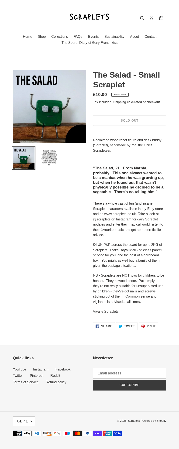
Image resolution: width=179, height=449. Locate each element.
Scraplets (134, 420)
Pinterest (36, 375)
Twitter (18, 375)
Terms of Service (26, 382)
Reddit (55, 375)
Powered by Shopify (153, 420)
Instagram (40, 369)
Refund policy (56, 382)
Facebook (63, 369)
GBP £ (22, 421)
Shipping (119, 102)
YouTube (19, 369)
